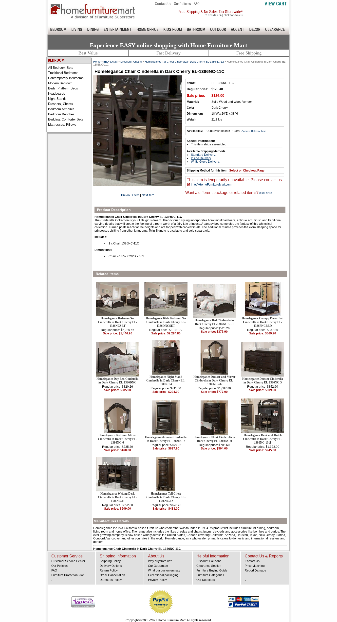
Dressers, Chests (60, 104)
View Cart (275, 4)
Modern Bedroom (60, 83)
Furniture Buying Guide (211, 570)
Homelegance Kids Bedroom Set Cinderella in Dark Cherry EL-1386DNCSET (166, 322)
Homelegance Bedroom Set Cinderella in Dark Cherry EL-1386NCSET (117, 322)
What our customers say (164, 570)
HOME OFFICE (147, 29)
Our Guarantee (158, 566)
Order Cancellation (112, 575)
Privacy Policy (157, 580)
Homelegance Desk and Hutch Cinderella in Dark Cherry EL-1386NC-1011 (262, 438)
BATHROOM (196, 29)
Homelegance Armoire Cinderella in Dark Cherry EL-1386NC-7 (166, 439)
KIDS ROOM (172, 29)
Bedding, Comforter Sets (65, 119)
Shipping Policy (110, 561)
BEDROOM (58, 29)
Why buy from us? (160, 561)
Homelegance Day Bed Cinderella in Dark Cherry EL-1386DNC (117, 380)
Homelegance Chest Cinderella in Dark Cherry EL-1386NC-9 (214, 439)
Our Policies (182, 3)
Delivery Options (111, 566)
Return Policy (109, 570)
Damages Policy (111, 580)
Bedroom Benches (61, 114)
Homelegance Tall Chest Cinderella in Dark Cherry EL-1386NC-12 (184, 61)
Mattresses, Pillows (62, 124)
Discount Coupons (208, 561)
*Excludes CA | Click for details (224, 15)
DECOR (254, 29)
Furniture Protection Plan (68, 575)
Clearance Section (208, 566)
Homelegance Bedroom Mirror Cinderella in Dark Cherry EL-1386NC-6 (117, 438)
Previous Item (130, 195)
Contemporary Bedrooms (66, 78)
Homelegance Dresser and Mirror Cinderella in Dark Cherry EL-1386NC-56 (214, 380)
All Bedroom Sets (60, 67)
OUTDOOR (218, 29)
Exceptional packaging (163, 575)
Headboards (56, 93)
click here (265, 193)
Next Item (148, 195)
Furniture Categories (210, 575)
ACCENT (237, 29)
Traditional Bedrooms (63, 73)
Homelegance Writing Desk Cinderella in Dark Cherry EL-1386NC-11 (117, 497)
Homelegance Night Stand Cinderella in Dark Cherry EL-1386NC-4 (166, 380)
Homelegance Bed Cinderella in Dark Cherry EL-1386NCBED (214, 322)
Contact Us (163, 3)
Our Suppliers (205, 580)
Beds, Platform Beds (63, 88)
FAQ (197, 3)
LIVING (76, 29)
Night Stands (57, 99)
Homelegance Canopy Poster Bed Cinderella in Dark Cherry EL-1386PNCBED (262, 322)
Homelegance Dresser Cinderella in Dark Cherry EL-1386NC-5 (262, 380)
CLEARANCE (275, 29)
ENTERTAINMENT (117, 29)
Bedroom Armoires (61, 109)
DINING (93, 29)
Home (96, 61)
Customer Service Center (68, 561)
